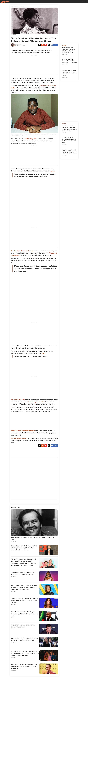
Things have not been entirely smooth (23, 431)
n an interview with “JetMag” (18, 438)
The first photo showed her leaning (22, 251)
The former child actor (18, 400)
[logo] (5, 2)
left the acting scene (31, 139)
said (43, 353)
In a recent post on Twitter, (36, 402)
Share (55, 45)
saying (53, 171)
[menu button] (86, 2)
